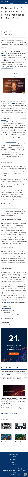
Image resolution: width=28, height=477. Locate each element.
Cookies (14, 472)
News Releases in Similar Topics (9, 445)
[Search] (26, 2)
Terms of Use (9, 469)
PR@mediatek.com (6, 308)
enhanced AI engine (11, 142)
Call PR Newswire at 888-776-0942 (14, 463)
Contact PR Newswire (13, 454)
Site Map (19, 470)
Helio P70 (3, 55)
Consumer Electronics (6, 431)
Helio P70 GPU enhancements (9, 208)
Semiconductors (5, 442)
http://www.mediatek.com (8, 325)
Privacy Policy (17, 469)
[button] (14, 85)
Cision (16, 475)
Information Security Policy (9, 470)
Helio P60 (14, 103)
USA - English (5, 21)
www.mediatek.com (9, 302)
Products (14, 456)
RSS (24, 470)
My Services (13, 459)
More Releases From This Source (9, 413)
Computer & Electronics (20, 431)
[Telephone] (22, 2)
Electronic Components (20, 442)
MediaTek (3, 54)
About (14, 458)
